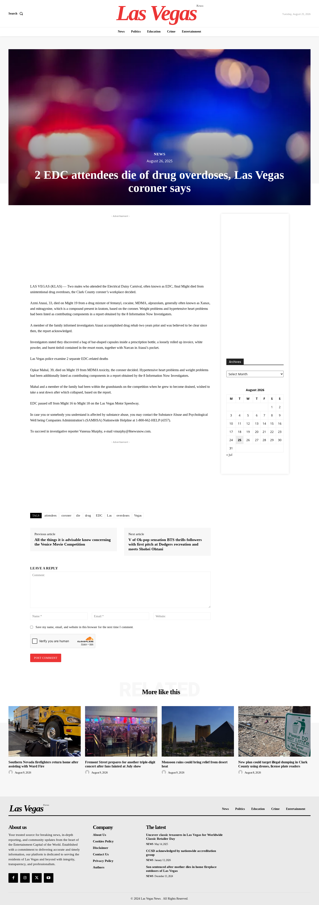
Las (109, 515)
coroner (66, 515)
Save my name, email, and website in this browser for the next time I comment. (85, 627)
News (159, 154)
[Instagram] (25, 878)
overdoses (123, 515)
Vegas (138, 515)
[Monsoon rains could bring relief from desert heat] (198, 731)
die (78, 515)
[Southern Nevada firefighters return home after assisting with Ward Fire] (44, 731)
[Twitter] (36, 878)
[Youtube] (48, 878)
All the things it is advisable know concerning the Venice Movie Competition (73, 542)
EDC (99, 515)
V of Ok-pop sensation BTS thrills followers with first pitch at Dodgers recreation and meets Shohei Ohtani (165, 544)
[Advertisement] (120, 248)
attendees (50, 515)
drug (88, 515)
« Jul (229, 455)
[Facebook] (13, 878)
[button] (16, 13)
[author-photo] (11, 772)
